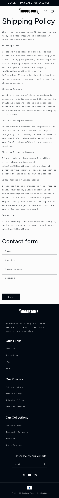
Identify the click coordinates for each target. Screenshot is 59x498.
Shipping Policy (15, 400)
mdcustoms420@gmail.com (15, 166)
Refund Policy (14, 394)
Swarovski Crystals (17, 432)
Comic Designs (14, 445)
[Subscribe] (44, 464)
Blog (8, 368)
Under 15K (11, 438)
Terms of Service (15, 407)
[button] (6, 11)
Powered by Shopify (38, 493)
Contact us (12, 355)
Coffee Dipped (14, 425)
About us (11, 349)
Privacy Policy (14, 387)
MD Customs (24, 493)
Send (10, 297)
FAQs (8, 362)
